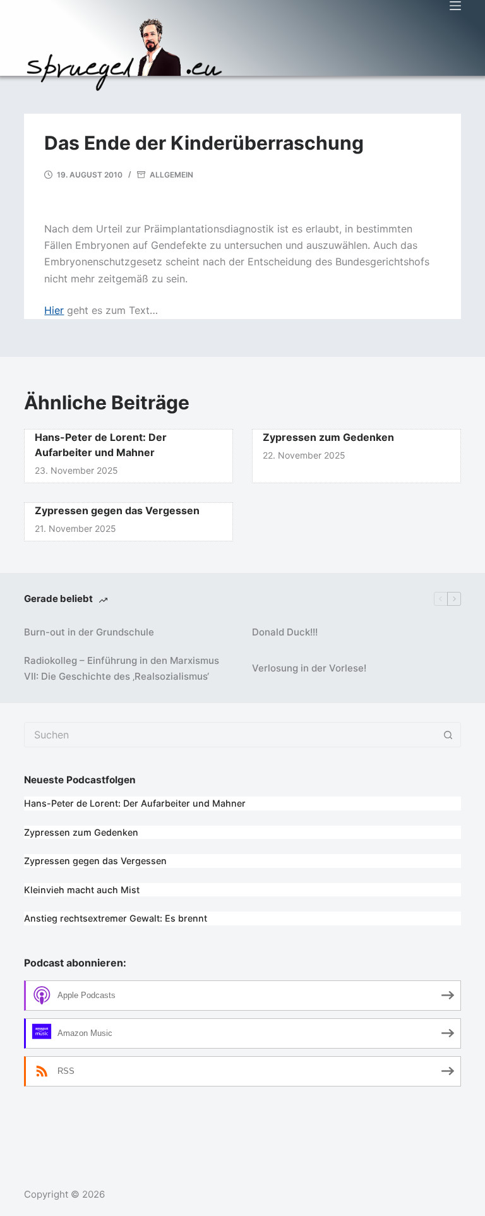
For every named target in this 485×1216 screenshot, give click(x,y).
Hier (54, 310)
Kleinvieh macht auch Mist (82, 889)
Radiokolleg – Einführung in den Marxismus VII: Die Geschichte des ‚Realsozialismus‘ (121, 668)
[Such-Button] (448, 735)
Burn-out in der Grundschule (89, 632)
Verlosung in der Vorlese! (309, 668)
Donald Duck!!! (285, 632)
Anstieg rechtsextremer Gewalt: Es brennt (115, 918)
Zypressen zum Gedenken (328, 437)
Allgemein (171, 174)
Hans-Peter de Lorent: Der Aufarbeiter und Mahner (135, 803)
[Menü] (455, 5)
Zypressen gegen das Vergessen (117, 510)
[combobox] (230, 734)
